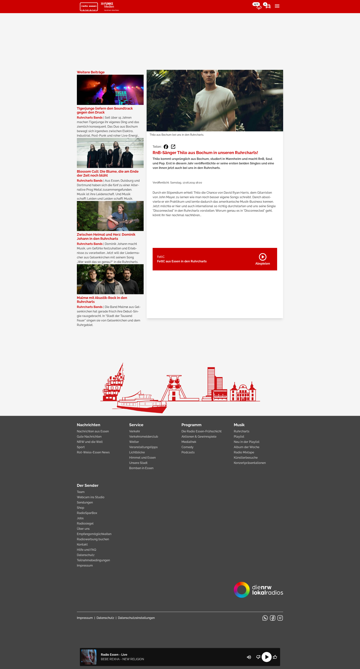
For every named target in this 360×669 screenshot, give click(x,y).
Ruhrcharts (241, 431)
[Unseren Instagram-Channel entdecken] (280, 618)
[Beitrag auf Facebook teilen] (166, 146)
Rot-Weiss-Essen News (93, 452)
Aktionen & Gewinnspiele (199, 436)
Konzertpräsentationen (250, 463)
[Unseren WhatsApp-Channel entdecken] (265, 618)
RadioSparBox (87, 513)
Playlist (239, 436)
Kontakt (82, 544)
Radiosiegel (85, 523)
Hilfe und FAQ (86, 550)
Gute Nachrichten (89, 436)
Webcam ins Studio (90, 497)
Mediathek (189, 442)
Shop (80, 507)
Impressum (85, 565)
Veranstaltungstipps (143, 447)
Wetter (134, 442)
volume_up (249, 657)
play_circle (267, 657)
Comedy (188, 447)
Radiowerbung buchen (93, 539)
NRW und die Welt (90, 442)
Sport (81, 447)
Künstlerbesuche (246, 457)
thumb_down (258, 657)
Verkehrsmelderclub (143, 436)
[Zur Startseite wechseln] (89, 7)
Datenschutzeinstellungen (136, 618)
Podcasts (188, 452)
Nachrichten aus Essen (93, 431)
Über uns (83, 529)
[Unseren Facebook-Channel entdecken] (273, 618)
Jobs (80, 518)
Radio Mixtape (244, 452)
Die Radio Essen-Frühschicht (202, 431)
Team (81, 492)
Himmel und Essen (142, 457)
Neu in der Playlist (247, 442)
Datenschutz (85, 555)
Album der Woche (246, 447)
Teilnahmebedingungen (93, 560)
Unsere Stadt (138, 463)
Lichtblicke (137, 452)
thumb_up (275, 657)
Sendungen (85, 502)
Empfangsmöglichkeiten (94, 534)
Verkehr (134, 431)
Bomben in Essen (141, 468)
